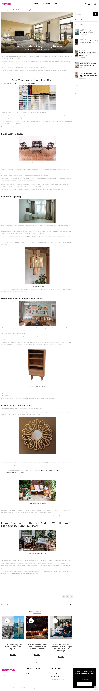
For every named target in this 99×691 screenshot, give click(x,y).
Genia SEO (29, 49)
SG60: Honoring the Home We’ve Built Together (13, 647)
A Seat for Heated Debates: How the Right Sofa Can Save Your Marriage (61, 648)
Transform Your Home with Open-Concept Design (88, 64)
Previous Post (5, 605)
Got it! (84, 684)
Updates (9, 10)
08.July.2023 (37, 49)
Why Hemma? (55, 676)
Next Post (70, 605)
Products (35, 4)
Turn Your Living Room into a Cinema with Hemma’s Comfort (37, 647)
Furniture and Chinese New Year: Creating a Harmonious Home (88, 75)
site (7, 577)
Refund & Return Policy (57, 679)
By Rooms (46, 4)
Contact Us (54, 674)
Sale (55, 4)
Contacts (28, 674)
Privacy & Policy (84, 679)
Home (3, 10)
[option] (13, 635)
